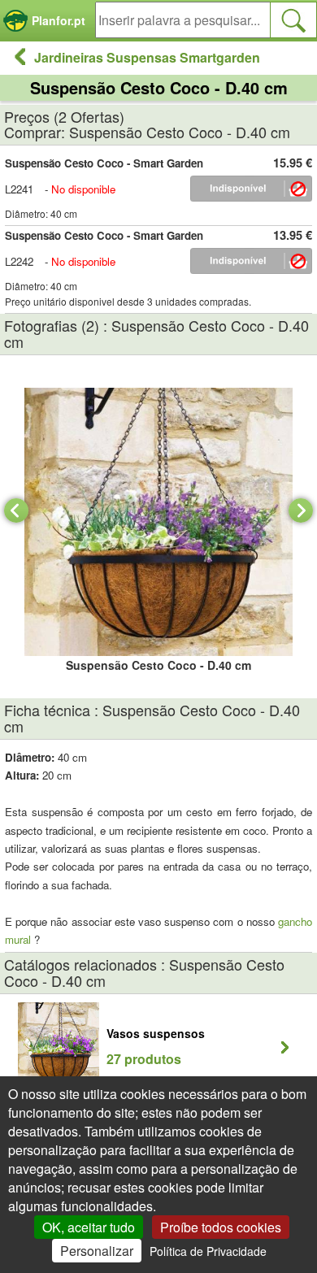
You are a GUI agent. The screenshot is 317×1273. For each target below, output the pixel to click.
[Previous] (16, 510)
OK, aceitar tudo (88, 1227)
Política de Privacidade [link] (208, 1251)
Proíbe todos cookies (220, 1227)
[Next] (301, 510)
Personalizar (96, 1250)
